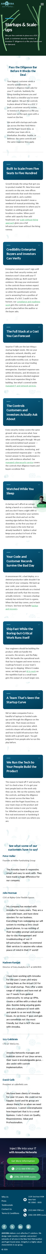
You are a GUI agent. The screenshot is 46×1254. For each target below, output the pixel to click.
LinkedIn (20, 1226)
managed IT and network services (21, 386)
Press (4, 1201)
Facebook (4, 1226)
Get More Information (23, 1160)
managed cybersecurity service (19, 462)
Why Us (5, 1196)
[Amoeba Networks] (7, 4)
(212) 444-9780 (25, 1168)
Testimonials (7, 1205)
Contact (41, 506)
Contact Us (7, 1209)
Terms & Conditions (10, 1213)
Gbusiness (28, 1226)
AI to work (31, 671)
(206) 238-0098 (25, 1176)
